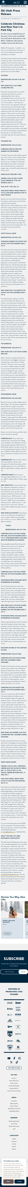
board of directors (14, 1080)
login (14, 1129)
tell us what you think (14, 1068)
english (14, 1139)
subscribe (23, 971)
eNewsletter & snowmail (14, 1108)
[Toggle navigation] (24, 2)
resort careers (14, 1083)
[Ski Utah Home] (3, 2)
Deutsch (14, 1146)
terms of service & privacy (14, 1091)
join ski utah (14, 1123)
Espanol (14, 1149)
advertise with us (14, 1088)
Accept (20, 1181)
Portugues (14, 1141)
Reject (8, 1181)
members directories (14, 1126)
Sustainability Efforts (14, 1111)
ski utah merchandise (14, 1086)
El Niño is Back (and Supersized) (9, 921)
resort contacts (14, 1106)
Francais (14, 1144)
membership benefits (14, 1121)
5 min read (7, 933)
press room (14, 1101)
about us (14, 1078)
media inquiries (14, 1103)
